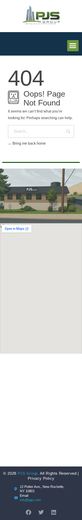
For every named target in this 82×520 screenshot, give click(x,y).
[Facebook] (28, 512)
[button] (73, 45)
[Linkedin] (53, 512)
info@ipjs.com (30, 500)
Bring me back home (29, 143)
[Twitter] (41, 512)
